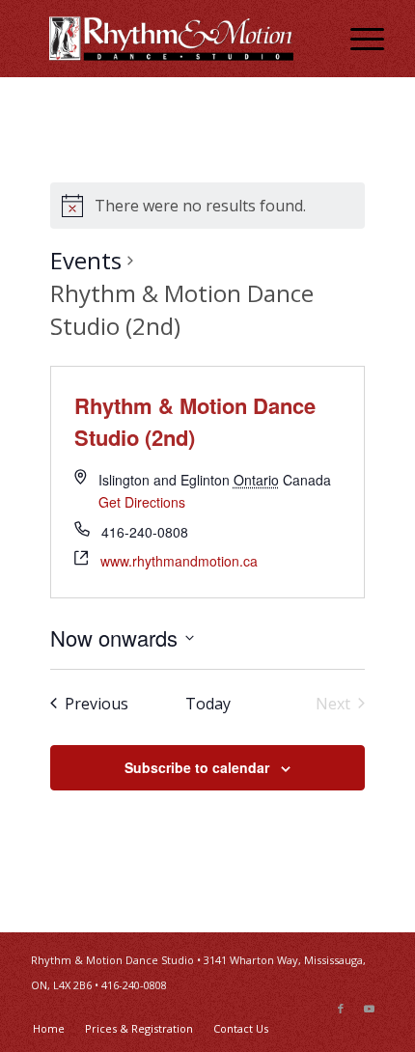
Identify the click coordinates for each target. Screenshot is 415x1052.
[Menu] (357, 38)
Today (208, 703)
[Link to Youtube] (369, 1008)
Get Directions (141, 502)
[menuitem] (357, 38)
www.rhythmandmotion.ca (179, 560)
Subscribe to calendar (196, 767)
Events (86, 260)
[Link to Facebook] (340, 1008)
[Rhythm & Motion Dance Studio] (172, 38)
